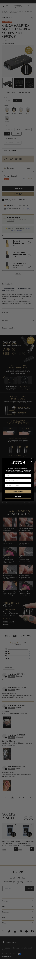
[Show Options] (30, 485)
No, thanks (18, 496)
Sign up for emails (18, 491)
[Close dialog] (31, 460)
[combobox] (17, 485)
